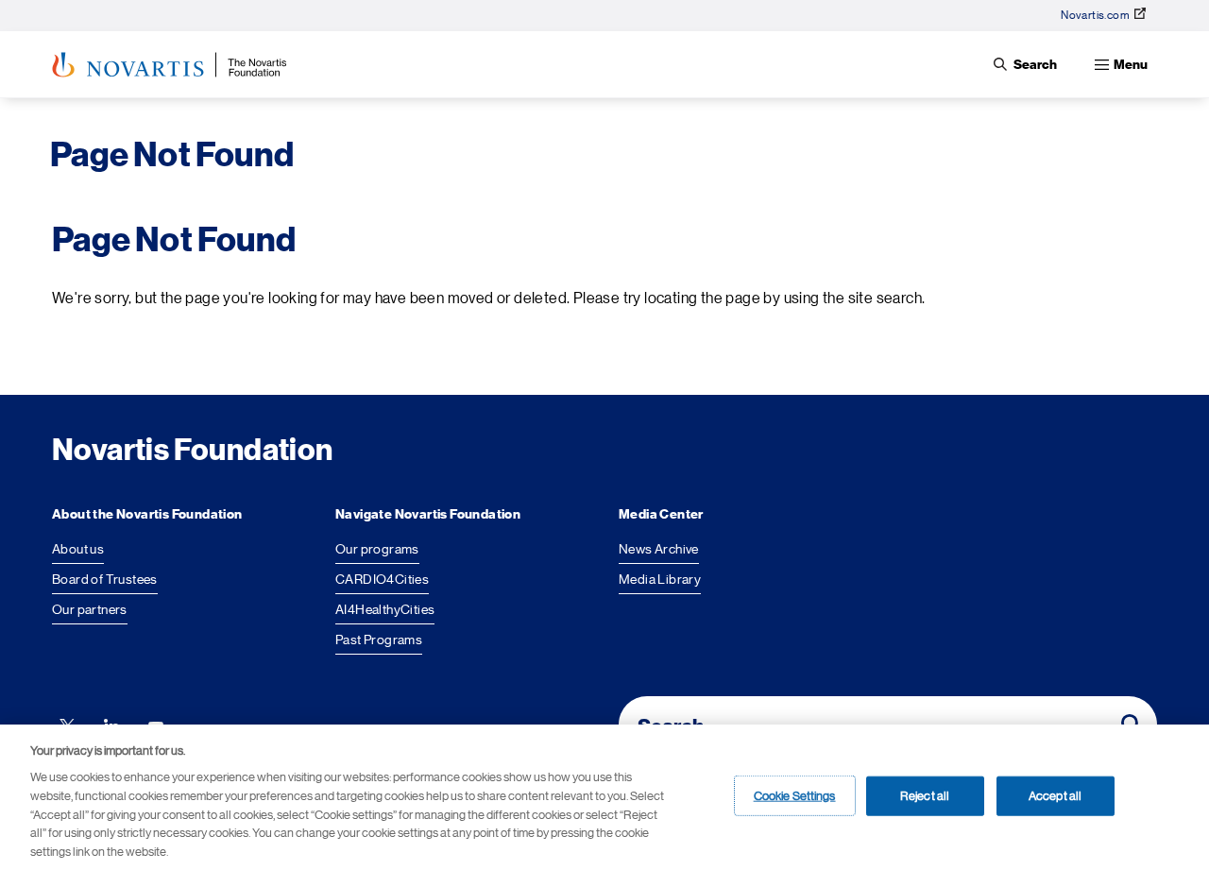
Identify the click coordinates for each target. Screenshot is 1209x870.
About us (78, 548)
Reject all (924, 795)
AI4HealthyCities (384, 609)
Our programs (377, 548)
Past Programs (378, 639)
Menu (1131, 64)
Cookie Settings (795, 795)
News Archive (659, 548)
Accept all (1055, 795)
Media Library (660, 579)
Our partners (90, 609)
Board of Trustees (105, 579)
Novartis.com (1095, 15)
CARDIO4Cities (382, 579)
